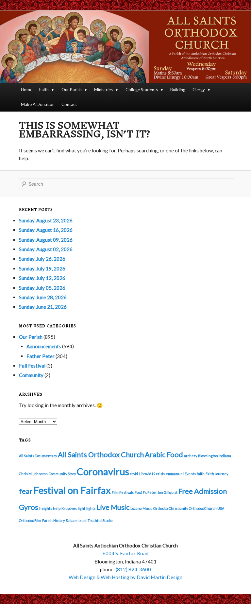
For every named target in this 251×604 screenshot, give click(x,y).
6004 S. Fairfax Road (125, 553)
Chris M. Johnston (33, 474)
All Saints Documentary (38, 456)
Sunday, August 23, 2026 (46, 220)
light (81, 508)
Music (147, 508)
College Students (142, 89)
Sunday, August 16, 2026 (46, 230)
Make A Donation (38, 104)
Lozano (136, 508)
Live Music (112, 507)
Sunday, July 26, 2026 (42, 259)
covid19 (149, 474)
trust (82, 520)
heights (45, 508)
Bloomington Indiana (214, 456)
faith (201, 474)
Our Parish (71, 89)
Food (138, 492)
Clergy (198, 89)
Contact (69, 104)
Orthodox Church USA (206, 508)
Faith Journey (217, 474)
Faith (44, 89)
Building (177, 89)
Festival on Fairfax (72, 490)
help (56, 508)
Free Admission (202, 491)
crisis (160, 474)
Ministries (103, 89)
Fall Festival (32, 366)
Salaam (71, 520)
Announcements (43, 346)
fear (25, 491)
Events (190, 474)
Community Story (62, 474)
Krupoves (69, 508)
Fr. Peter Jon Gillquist (160, 492)
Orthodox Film (30, 520)
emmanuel (175, 474)
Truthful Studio (100, 520)
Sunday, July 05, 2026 (42, 288)
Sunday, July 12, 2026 (42, 278)
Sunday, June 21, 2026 (43, 307)
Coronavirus (103, 471)
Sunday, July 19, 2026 (42, 268)
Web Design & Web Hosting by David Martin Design (125, 577)
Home (26, 89)
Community (31, 375)
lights (90, 508)
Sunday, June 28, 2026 (43, 297)
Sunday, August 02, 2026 (46, 249)
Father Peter (40, 356)
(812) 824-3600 (133, 569)
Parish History (53, 520)
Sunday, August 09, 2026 (46, 240)
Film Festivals (123, 492)
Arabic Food (164, 454)
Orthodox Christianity (170, 508)
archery (190, 456)
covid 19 (136, 474)
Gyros (28, 507)
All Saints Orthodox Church (101, 454)
